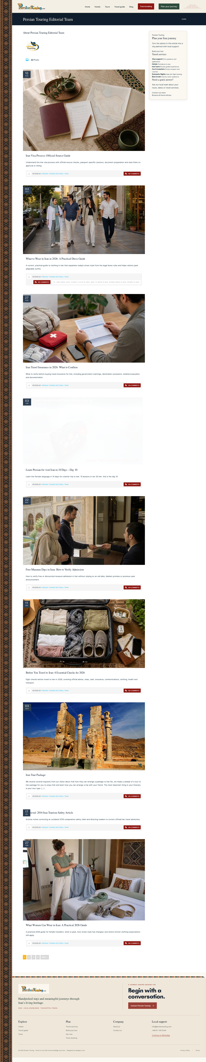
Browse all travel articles (161, 95)
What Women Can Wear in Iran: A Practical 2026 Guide (56, 925)
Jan (26, 605)
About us (116, 1027)
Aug (26, 76)
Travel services (72, 1027)
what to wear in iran (99, 282)
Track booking (146, 6)
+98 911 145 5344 (159, 1030)
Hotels (97, 7)
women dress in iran (117, 282)
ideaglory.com (80, 1050)
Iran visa (69, 1034)
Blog (131, 7)
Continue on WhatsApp (161, 1035)
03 (27, 189)
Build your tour (157, 51)
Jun (27, 403)
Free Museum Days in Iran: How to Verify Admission (55, 569)
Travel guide (119, 7)
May (26, 502)
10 (26, 73)
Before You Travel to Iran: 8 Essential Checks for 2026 (55, 672)
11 (26, 603)
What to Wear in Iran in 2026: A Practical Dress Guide (55, 258)
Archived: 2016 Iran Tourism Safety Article (49, 812)
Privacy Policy (185, 1050)
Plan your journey (169, 6)
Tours (107, 7)
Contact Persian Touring (141, 1006)
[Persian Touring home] (31, 6)
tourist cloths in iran (80, 282)
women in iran (133, 282)
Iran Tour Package (35, 775)
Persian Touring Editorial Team (55, 173)
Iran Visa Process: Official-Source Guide (48, 155)
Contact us (117, 1030)
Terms (198, 1050)
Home (87, 7)
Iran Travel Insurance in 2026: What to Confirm (52, 367)
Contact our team (159, 93)
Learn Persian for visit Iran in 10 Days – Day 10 (51, 470)
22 (27, 500)
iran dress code (63, 282)
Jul (26, 814)
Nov (27, 191)
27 (27, 297)
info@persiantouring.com (161, 1027)
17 (26, 811)
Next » (45, 957)
